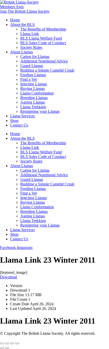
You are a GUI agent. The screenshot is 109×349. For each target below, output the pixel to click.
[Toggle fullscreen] (7, 343)
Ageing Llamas (32, 102)
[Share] (12, 343)
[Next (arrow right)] (7, 348)
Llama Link (29, 33)
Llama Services (22, 116)
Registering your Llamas (40, 111)
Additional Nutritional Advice (44, 61)
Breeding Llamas (34, 98)
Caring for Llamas (34, 56)
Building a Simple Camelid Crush (47, 70)
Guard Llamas (31, 66)
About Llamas (21, 52)
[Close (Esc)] (17, 343)
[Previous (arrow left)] (2, 348)
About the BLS (22, 24)
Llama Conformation (37, 93)
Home (15, 20)
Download (8, 277)
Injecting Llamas (33, 84)
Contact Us (19, 125)
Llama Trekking (33, 107)
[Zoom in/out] (2, 343)
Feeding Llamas (33, 75)
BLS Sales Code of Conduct (43, 43)
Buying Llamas (32, 88)
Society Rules (31, 47)
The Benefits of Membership (43, 29)
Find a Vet (28, 79)
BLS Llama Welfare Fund (41, 38)
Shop (14, 120)
